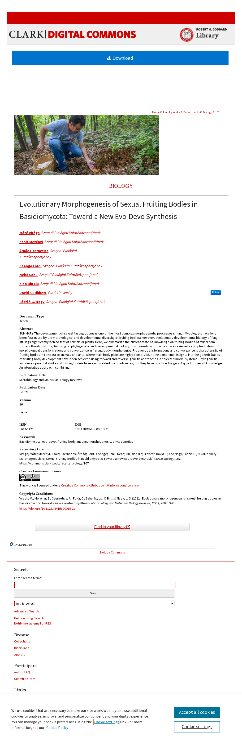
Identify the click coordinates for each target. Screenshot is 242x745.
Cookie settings (106, 722)
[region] (121, 719)
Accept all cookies (197, 712)
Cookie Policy (57, 727)
